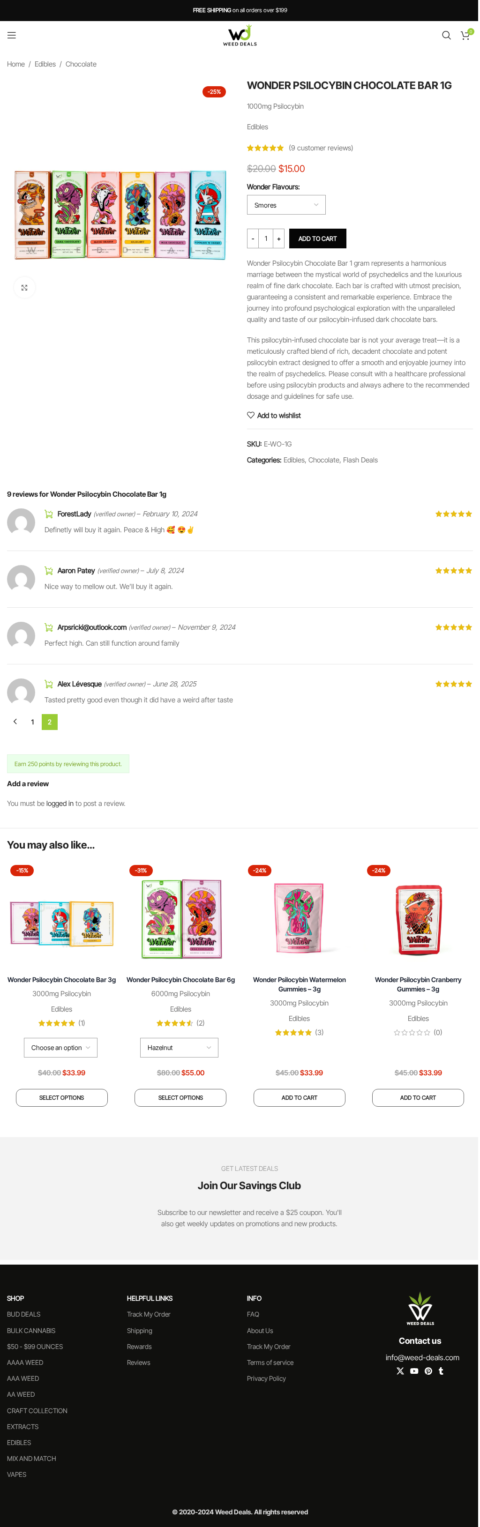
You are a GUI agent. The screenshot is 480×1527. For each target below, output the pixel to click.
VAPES (16, 1474)
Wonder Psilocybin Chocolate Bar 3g (62, 979)
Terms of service (270, 1362)
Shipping (139, 1330)
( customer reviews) (321, 147)
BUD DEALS (23, 1314)
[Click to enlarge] (24, 287)
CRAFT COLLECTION (37, 1411)
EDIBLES (19, 1442)
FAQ (253, 1314)
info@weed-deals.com (422, 1357)
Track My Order (149, 1314)
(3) (319, 1032)
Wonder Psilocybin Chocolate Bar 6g (181, 979)
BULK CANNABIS (31, 1330)
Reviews (138, 1362)
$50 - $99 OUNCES (35, 1346)
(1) (81, 1023)
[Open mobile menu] (11, 35)
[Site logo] (239, 34)
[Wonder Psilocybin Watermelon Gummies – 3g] (299, 916)
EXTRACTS (22, 1426)
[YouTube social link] (414, 1371)
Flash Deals (360, 459)
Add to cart (318, 238)
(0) (438, 1032)
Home (16, 64)
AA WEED (21, 1394)
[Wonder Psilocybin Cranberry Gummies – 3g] (418, 916)
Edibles (45, 64)
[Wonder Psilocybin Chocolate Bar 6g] (181, 916)
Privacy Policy (266, 1378)
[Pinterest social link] (428, 1371)
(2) (200, 1023)
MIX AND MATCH (31, 1458)
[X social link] (400, 1371)
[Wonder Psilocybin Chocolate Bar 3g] (62, 916)
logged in (60, 803)
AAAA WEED (25, 1362)
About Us (260, 1330)
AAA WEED (23, 1378)
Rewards (139, 1346)
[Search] (446, 35)
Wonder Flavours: (273, 186)
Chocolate (81, 64)
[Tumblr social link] (441, 1371)
